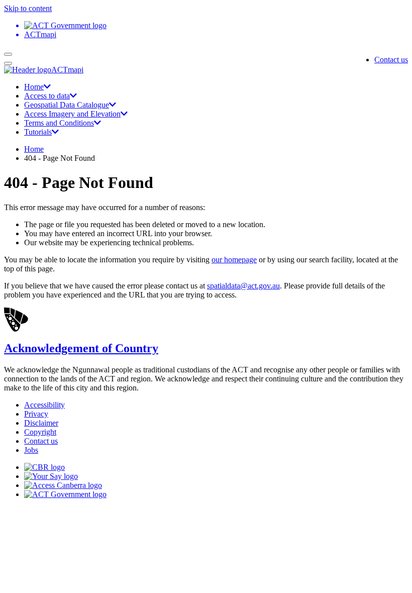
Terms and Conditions (59, 123)
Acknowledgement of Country (81, 348)
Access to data (47, 95)
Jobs (31, 450)
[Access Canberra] (63, 485)
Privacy (36, 414)
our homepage (234, 259)
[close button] (8, 63)
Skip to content (28, 8)
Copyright (40, 432)
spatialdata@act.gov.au (243, 285)
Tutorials (38, 132)
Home (34, 86)
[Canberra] (44, 467)
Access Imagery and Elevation (72, 114)
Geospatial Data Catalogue (66, 105)
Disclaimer (41, 423)
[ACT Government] (65, 494)
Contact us (391, 59)
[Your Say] (51, 476)
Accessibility (44, 405)
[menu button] (8, 54)
